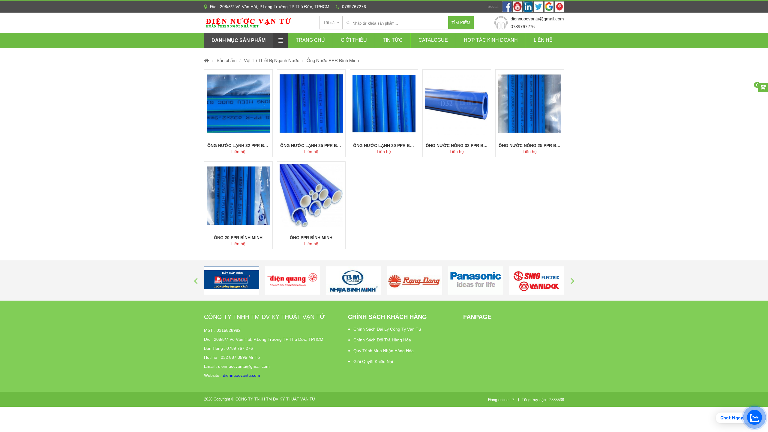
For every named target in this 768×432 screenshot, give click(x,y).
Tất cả (328, 22)
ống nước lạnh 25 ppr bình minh (311, 145)
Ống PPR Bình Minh (311, 237)
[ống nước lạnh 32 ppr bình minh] (238, 103)
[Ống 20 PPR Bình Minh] (238, 195)
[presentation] (196, 280)
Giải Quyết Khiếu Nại (373, 361)
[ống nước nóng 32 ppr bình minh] (456, 103)
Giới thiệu (354, 40)
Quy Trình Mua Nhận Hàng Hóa (383, 350)
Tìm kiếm (461, 22)
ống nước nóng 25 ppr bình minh (530, 145)
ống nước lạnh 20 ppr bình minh (384, 145)
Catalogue (433, 40)
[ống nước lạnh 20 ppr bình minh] (384, 103)
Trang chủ (310, 40)
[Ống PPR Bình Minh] (311, 195)
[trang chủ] (206, 60)
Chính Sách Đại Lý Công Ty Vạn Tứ (387, 329)
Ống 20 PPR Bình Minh (238, 237)
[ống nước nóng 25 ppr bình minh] (529, 103)
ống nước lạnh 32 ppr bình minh (238, 145)
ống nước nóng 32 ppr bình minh (457, 145)
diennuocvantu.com (241, 375)
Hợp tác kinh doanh (491, 40)
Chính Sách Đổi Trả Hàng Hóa (382, 340)
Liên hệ (543, 40)
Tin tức (393, 40)
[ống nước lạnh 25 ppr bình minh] (311, 103)
